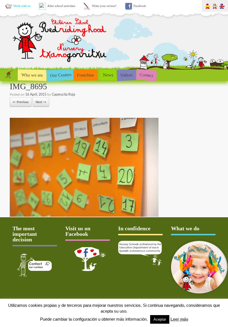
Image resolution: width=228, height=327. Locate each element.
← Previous (21, 102)
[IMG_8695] (84, 216)
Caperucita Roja (63, 94)
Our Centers (60, 75)
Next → (41, 102)
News (108, 75)
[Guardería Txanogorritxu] (60, 63)
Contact (146, 75)
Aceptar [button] (159, 319)
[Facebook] (87, 259)
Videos (126, 74)
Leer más (179, 319)
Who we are (32, 74)
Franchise (85, 74)
